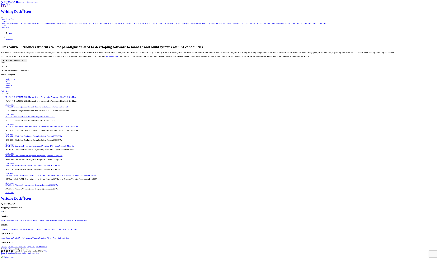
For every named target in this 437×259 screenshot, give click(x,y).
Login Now (31, 247)
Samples (29, 238)
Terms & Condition (39, 238)
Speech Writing (133, 23)
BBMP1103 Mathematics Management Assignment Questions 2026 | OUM (32, 165)
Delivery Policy (63, 238)
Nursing (30, 229)
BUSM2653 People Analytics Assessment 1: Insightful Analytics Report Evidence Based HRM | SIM (41, 126)
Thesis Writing (78, 23)
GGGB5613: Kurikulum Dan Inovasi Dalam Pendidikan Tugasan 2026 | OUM (33, 136)
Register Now (21, 247)
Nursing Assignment (203, 23)
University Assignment (219, 23)
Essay (3, 220)
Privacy (8, 4)
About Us (9, 238)
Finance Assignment (319, 23)
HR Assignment (306, 23)
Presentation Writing (106, 23)
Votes (45, 251)
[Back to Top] (2, 255)
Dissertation (10, 220)
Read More (9, 105)
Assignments (10, 79)
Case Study (23, 229)
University (38, 229)
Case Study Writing (121, 23)
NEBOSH (66, 229)
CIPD (7, 83)
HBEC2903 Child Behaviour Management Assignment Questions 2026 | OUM (33, 156)
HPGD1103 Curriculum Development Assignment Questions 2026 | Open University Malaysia (39, 146)
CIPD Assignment (247, 23)
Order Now (5, 27)
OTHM (59, 229)
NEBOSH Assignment (291, 23)
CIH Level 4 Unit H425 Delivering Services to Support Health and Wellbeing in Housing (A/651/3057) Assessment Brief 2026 (51, 175)
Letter (71, 220)
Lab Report (5, 229)
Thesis (47, 220)
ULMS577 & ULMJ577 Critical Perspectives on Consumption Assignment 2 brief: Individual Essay (41, 97)
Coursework (28, 220)
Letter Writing (156, 23)
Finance (76, 229)
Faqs (12, 19)
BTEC (7, 81)
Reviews (4, 247)
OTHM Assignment (275, 23)
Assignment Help (112, 56)
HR (71, 229)
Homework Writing (91, 23)
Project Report (175, 23)
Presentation (14, 229)
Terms (3, 4)
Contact (3, 25)
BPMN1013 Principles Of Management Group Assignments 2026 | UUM (31, 185)
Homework (9, 39)
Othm (7, 87)
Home (3, 19)
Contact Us (17, 238)
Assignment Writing (33, 23)
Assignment (18, 220)
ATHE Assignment (261, 23)
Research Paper (38, 220)
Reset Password (41, 247)
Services (4, 21)
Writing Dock (8, 249)
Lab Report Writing (188, 23)
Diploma (8, 85)
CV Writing (165, 23)
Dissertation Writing (18, 23)
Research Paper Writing (64, 23)
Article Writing (145, 23)
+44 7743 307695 (9, 2)
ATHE (53, 229)
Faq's (23, 238)
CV (75, 220)
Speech (61, 220)
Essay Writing (6, 23)
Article (66, 220)
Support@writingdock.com (27, 2)
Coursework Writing (48, 23)
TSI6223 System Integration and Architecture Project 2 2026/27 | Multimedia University (37, 107)
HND (44, 229)
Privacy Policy (52, 238)
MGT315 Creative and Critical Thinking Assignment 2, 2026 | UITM (30, 117)
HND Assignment (234, 23)
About (8, 19)
